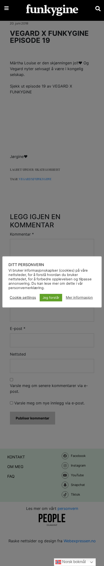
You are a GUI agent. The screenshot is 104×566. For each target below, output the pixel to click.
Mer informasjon (79, 297)
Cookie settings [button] (23, 297)
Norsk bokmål (73, 562)
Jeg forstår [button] (51, 297)
